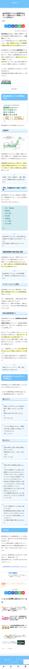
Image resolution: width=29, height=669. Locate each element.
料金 (15, 583)
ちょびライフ (10, 433)
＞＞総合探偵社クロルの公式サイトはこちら (14, 566)
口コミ (9, 583)
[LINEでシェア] (19, 26)
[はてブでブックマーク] (16, 26)
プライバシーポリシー (21, 659)
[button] (25, 382)
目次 (13, 89)
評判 (4, 585)
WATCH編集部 (12, 573)
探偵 (4, 583)
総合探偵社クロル (22, 583)
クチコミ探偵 (10, 456)
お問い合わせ (7, 659)
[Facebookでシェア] (12, 26)
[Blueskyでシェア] (9, 26)
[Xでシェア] (6, 26)
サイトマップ (14, 662)
